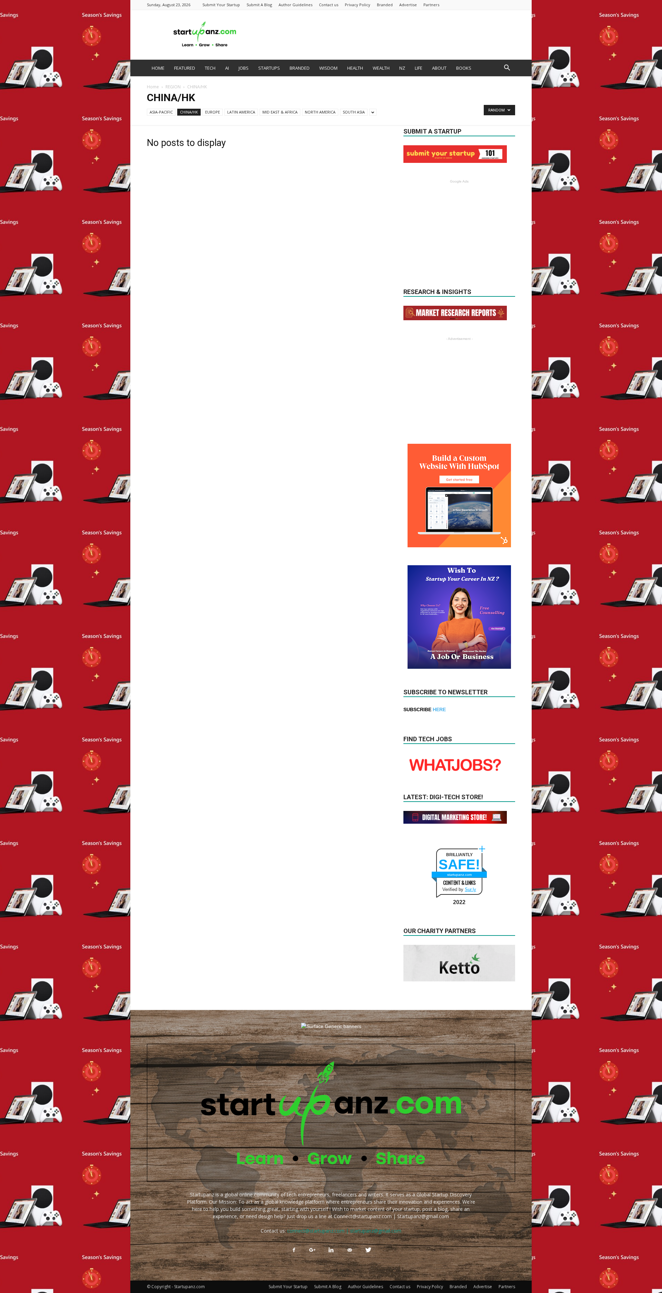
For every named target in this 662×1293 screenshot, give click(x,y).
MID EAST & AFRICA (280, 112)
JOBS (244, 68)
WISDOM (328, 68)
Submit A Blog (259, 4)
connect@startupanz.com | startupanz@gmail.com (344, 1230)
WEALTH (381, 68)
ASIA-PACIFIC (161, 112)
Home (153, 87)
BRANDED (300, 68)
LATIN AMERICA (241, 112)
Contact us (328, 4)
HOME (158, 68)
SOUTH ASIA (354, 112)
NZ (402, 68)
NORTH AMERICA (320, 112)
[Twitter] (368, 1250)
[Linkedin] (331, 1250)
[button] (507, 68)
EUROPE (212, 112)
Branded (385, 4)
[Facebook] (294, 1250)
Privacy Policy (357, 4)
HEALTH (355, 68)
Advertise (408, 4)
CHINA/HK (189, 112)
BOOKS (463, 68)
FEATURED (184, 68)
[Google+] (312, 1250)
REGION (173, 87)
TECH (210, 68)
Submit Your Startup (221, 4)
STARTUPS (269, 68)
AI (227, 68)
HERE (439, 709)
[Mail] (350, 1250)
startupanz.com (459, 874)
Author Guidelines (295, 4)
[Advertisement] (389, 34)
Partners (431, 4)
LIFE (418, 68)
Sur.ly (470, 889)
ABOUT (439, 68)
